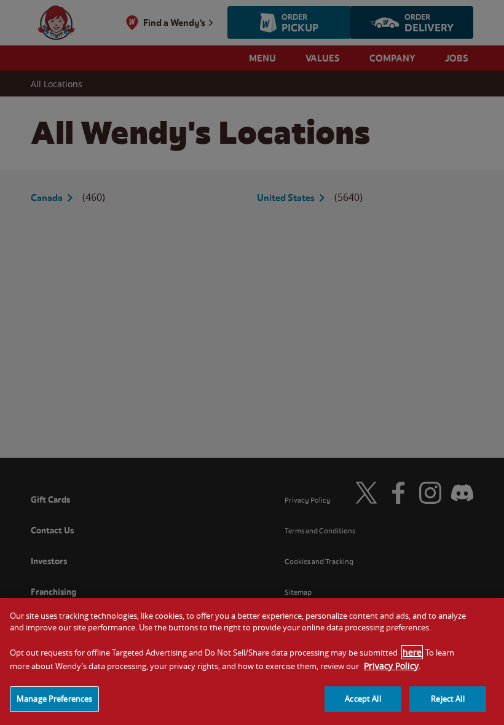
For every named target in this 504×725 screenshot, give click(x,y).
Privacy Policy (391, 666)
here (412, 652)
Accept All (362, 698)
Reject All (447, 698)
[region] (252, 661)
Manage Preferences (54, 698)
